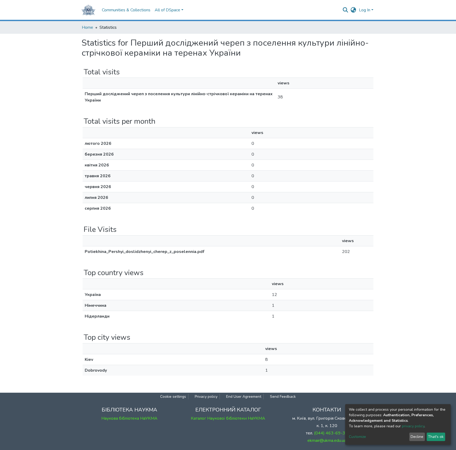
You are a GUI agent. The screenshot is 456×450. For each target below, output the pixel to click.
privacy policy (413, 426)
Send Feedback (283, 396)
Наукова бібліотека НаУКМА (129, 418)
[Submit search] (345, 10)
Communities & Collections (126, 10)
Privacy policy (206, 396)
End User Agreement (243, 396)
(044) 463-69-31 (331, 433)
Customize (357, 436)
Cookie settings (173, 396)
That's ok (436, 436)
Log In (364, 10)
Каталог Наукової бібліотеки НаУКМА (228, 418)
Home (87, 27)
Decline (417, 436)
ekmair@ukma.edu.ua (326, 440)
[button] (353, 10)
